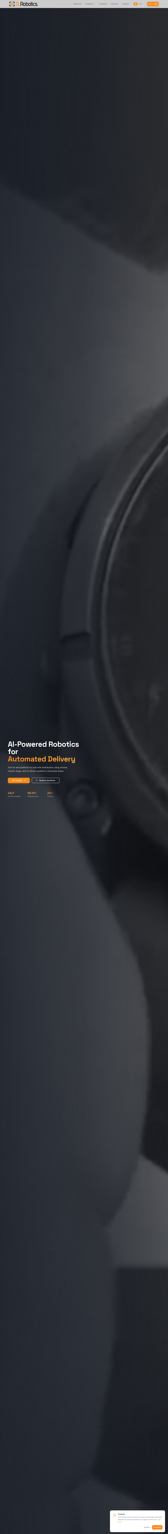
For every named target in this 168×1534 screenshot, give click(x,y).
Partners (114, 4)
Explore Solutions (47, 780)
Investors (103, 4)
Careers (125, 4)
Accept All (157, 1527)
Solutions (77, 4)
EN (136, 4)
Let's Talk (153, 4)
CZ (140, 4)
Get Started (17, 780)
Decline (147, 1527)
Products (89, 4)
